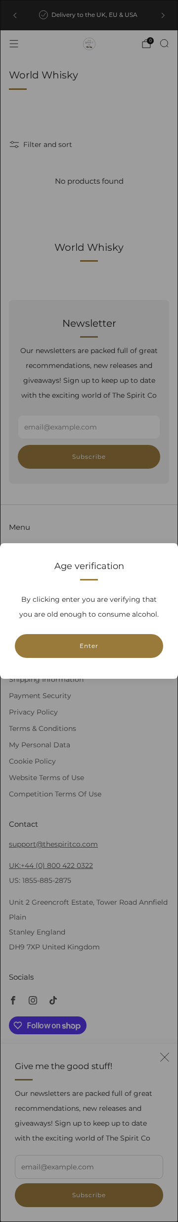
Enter (89, 645)
